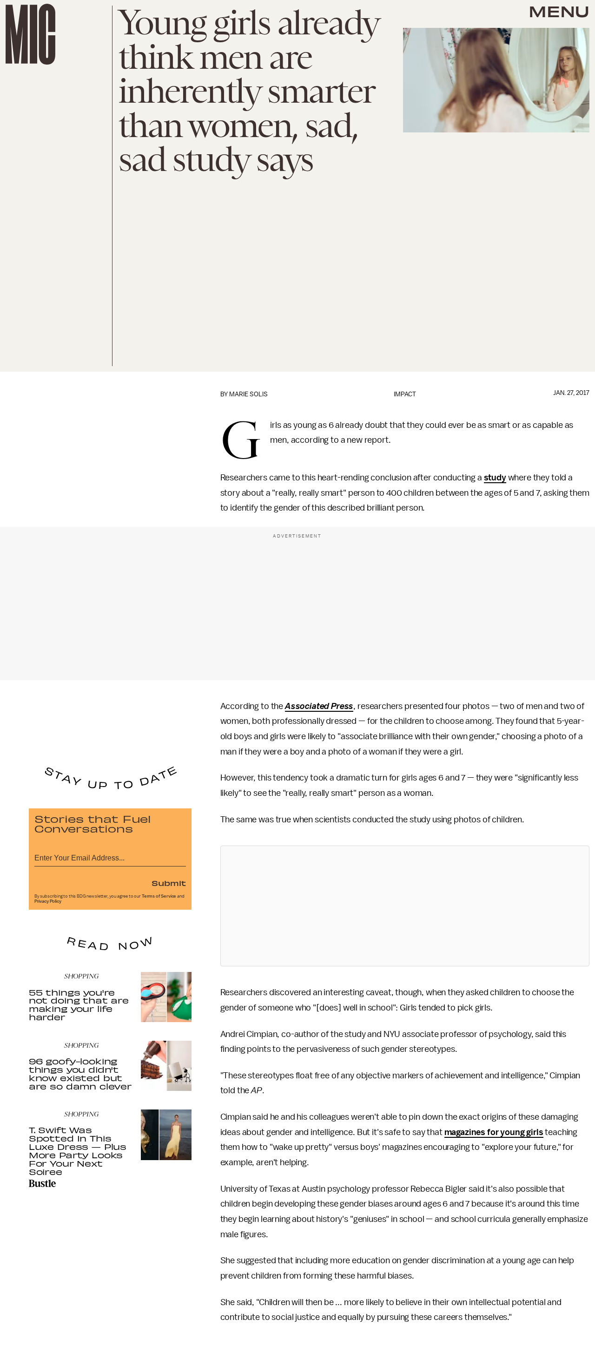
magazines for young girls (493, 1132)
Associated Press (319, 706)
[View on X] (404, 906)
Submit (169, 882)
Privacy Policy (47, 901)
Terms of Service (159, 896)
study (495, 477)
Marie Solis (248, 394)
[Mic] (30, 34)
